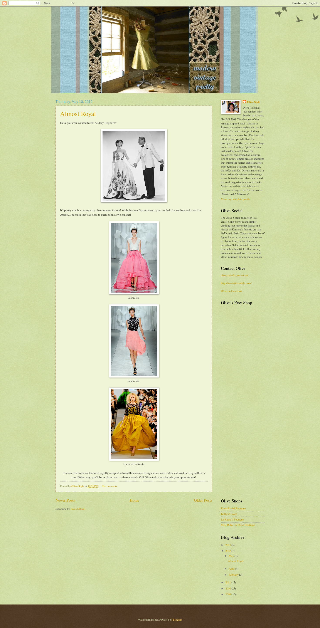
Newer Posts (65, 500)
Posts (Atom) (78, 509)
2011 (228, 582)
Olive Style (253, 102)
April (232, 569)
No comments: (110, 486)
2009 (228, 594)
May (231, 556)
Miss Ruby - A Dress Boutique (238, 525)
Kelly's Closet (229, 514)
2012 (228, 551)
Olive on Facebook (231, 291)
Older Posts (203, 500)
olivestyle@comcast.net (234, 275)
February (234, 575)
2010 (228, 588)
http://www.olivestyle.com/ (236, 283)
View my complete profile (235, 199)
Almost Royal (78, 113)
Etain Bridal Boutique (233, 508)
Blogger (177, 619)
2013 (228, 545)
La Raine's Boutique (232, 519)
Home (134, 500)
